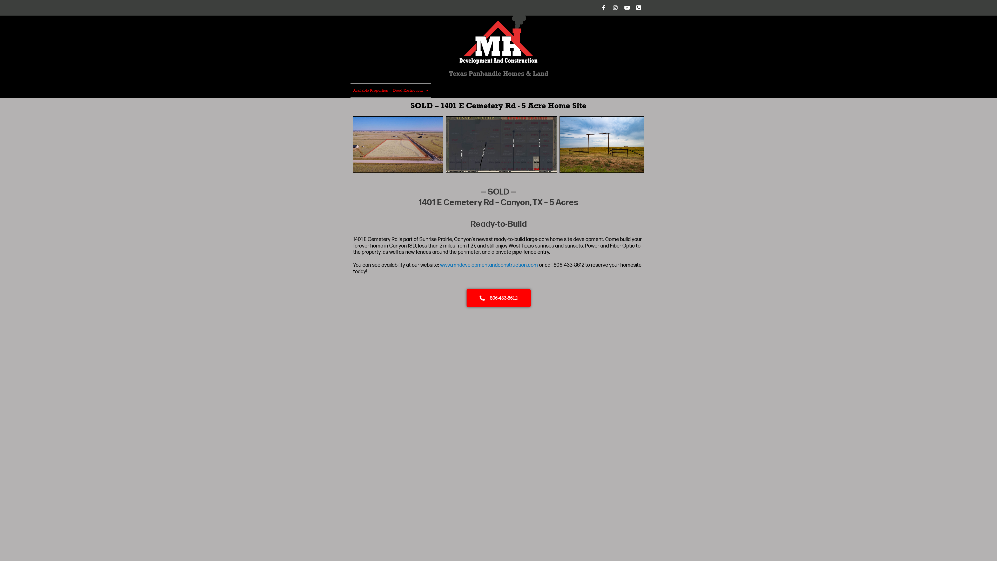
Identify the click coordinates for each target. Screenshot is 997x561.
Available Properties (370, 90)
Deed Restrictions (408, 90)
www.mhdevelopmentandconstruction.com (489, 265)
